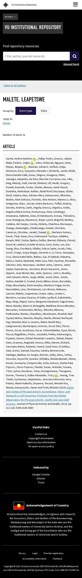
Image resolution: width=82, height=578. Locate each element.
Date (44, 111)
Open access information (41, 442)
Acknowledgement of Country (47, 505)
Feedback (57, 558)
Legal (35, 553)
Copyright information (41, 438)
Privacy (22, 553)
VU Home (9, 17)
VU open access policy (41, 446)
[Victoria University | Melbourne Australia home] (6, 5)
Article (6, 123)
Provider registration (54, 553)
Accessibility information (35, 558)
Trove (41, 483)
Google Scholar (41, 475)
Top (75, 575)
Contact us (41, 434)
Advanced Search (71, 64)
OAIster (41, 479)
